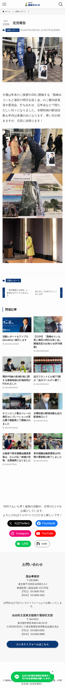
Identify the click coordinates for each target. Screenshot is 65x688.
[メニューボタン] (4, 4)
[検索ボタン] (60, 4)
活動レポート (12, 30)
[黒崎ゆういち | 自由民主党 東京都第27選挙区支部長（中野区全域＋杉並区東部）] (32, 4)
